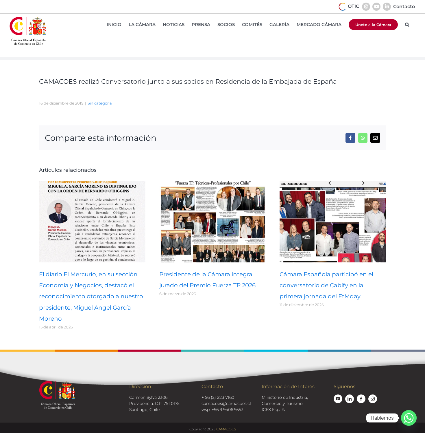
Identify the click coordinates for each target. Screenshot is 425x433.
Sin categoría (100, 103)
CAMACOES (226, 429)
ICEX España (274, 409)
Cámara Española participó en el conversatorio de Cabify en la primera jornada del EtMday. (326, 285)
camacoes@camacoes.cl (226, 403)
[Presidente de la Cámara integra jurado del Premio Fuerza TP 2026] (212, 183)
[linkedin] (349, 398)
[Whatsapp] (409, 418)
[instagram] (372, 398)
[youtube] (338, 398)
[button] (407, 24)
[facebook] (361, 398)
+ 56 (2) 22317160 (218, 397)
